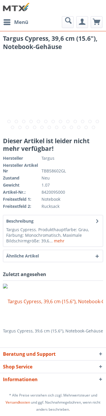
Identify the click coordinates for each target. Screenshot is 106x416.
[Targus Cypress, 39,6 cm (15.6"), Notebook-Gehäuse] (53, 304)
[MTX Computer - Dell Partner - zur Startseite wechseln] (16, 8)
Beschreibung (20, 221)
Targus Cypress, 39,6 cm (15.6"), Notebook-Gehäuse (53, 331)
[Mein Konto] (82, 22)
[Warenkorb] (96, 22)
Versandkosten (18, 402)
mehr (58, 241)
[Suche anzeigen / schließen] (68, 22)
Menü (21, 22)
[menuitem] (15, 22)
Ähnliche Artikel (22, 256)
